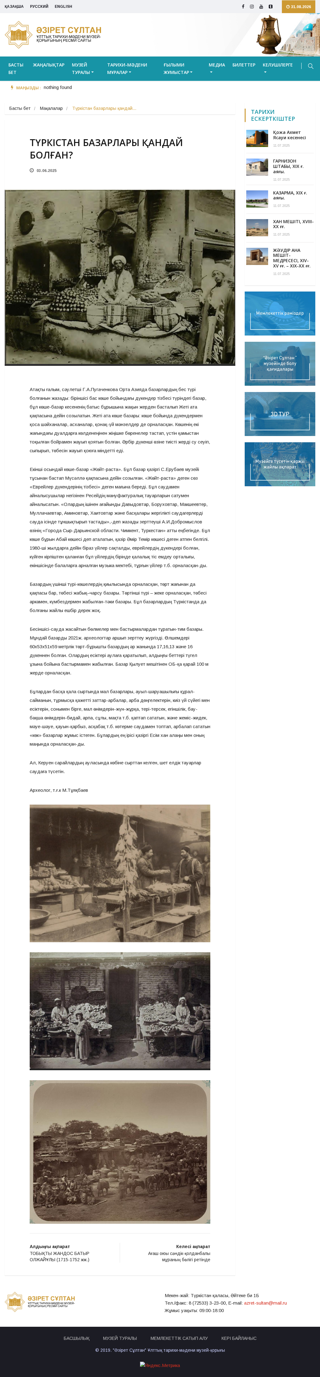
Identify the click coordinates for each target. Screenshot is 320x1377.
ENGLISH (63, 6)
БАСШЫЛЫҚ (76, 1338)
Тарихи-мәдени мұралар (127, 68)
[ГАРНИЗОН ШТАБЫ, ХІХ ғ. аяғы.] (257, 167)
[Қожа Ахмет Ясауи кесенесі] (257, 138)
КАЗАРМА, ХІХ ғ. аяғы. (290, 195)
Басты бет (15, 68)
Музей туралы (81, 68)
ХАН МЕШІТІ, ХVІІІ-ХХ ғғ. (293, 224)
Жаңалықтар (48, 65)
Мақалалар (51, 108)
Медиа (217, 65)
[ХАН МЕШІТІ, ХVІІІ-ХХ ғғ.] (257, 227)
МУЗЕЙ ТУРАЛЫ (120, 1338)
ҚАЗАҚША (14, 6)
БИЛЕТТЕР (243, 65)
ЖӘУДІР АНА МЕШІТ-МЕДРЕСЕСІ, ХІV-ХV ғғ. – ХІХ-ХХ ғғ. (292, 258)
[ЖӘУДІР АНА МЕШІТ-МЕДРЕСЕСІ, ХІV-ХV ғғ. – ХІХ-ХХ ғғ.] (257, 256)
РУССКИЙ (39, 6)
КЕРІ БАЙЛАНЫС (239, 1338)
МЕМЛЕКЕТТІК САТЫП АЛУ (179, 1338)
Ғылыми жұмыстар (176, 68)
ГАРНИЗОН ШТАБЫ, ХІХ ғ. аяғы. (288, 166)
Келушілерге (278, 65)
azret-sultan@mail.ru (265, 1303)
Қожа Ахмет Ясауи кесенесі (289, 134)
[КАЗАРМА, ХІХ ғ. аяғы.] (257, 199)
